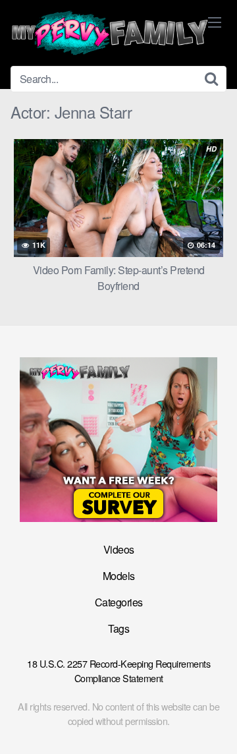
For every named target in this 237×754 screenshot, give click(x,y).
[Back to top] (213, 725)
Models (119, 575)
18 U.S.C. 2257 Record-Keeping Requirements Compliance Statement (118, 670)
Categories (119, 602)
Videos (118, 549)
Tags (118, 628)
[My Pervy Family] (109, 33)
